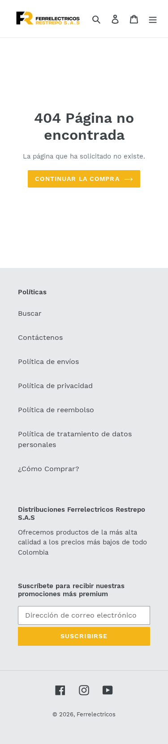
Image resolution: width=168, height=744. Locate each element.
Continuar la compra (77, 178)
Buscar (30, 313)
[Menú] (152, 19)
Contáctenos (40, 337)
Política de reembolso (56, 409)
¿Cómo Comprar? (48, 468)
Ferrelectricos (96, 714)
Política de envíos (48, 361)
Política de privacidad (55, 385)
